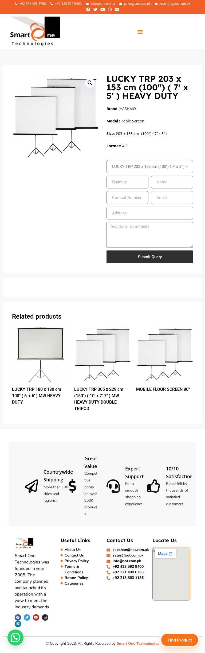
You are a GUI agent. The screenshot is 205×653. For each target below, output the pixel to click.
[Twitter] (95, 9)
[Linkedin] (117, 9)
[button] (140, 31)
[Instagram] (110, 9)
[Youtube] (102, 9)
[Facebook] (88, 9)
